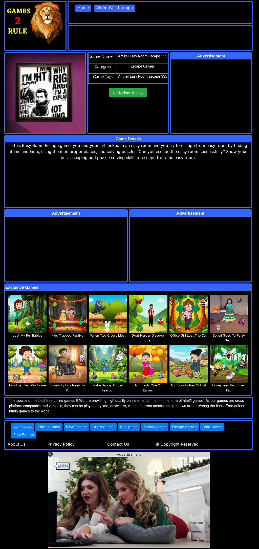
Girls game (129, 427)
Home (83, 7)
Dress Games (103, 427)
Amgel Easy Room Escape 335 (142, 77)
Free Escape (23, 434)
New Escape (76, 427)
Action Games (154, 427)
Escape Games (184, 427)
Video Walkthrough (114, 7)
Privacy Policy (61, 444)
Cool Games (212, 427)
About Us (17, 444)
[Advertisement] (161, 37)
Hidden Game (49, 427)
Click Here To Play (128, 92)
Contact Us (118, 444)
